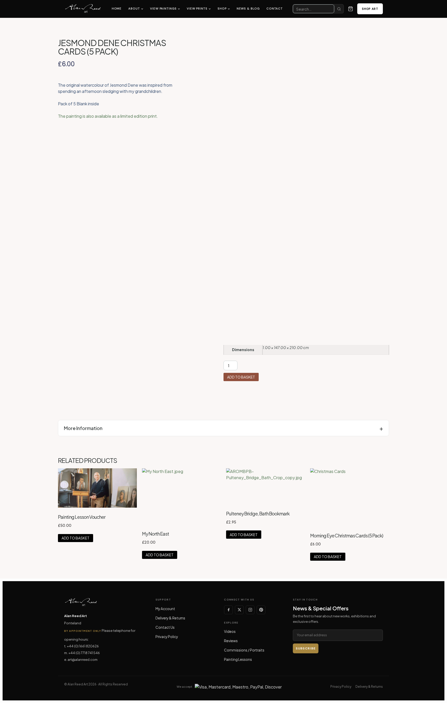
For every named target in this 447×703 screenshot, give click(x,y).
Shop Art (370, 9)
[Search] (339, 8)
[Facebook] (228, 609)
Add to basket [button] (76, 538)
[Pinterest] (261, 609)
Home (117, 9)
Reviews (231, 641)
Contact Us (165, 627)
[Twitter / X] (239, 609)
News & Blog (248, 9)
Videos (230, 631)
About (134, 9)
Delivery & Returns (170, 618)
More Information (83, 428)
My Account (165, 608)
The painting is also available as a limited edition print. (108, 116)
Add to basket (241, 377)
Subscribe (306, 648)
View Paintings (163, 9)
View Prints (197, 9)
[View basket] (350, 8)
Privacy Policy (166, 636)
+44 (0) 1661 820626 (83, 646)
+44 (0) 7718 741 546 (84, 653)
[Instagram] (250, 609)
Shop (222, 9)
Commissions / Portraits (244, 650)
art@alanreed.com (83, 659)
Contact (274, 9)
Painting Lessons (238, 659)
